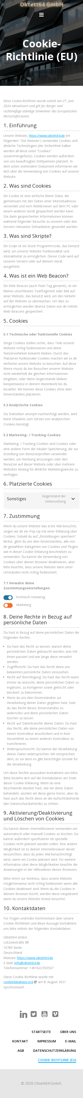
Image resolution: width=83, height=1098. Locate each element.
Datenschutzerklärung (54, 1050)
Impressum (46, 1041)
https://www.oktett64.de (47, 135)
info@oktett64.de (27, 963)
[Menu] (41, 15)
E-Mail (70, 1041)
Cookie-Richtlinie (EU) (57, 1060)
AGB (21, 1050)
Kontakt (20, 1041)
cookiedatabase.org (18, 982)
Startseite (41, 1032)
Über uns (68, 1032)
